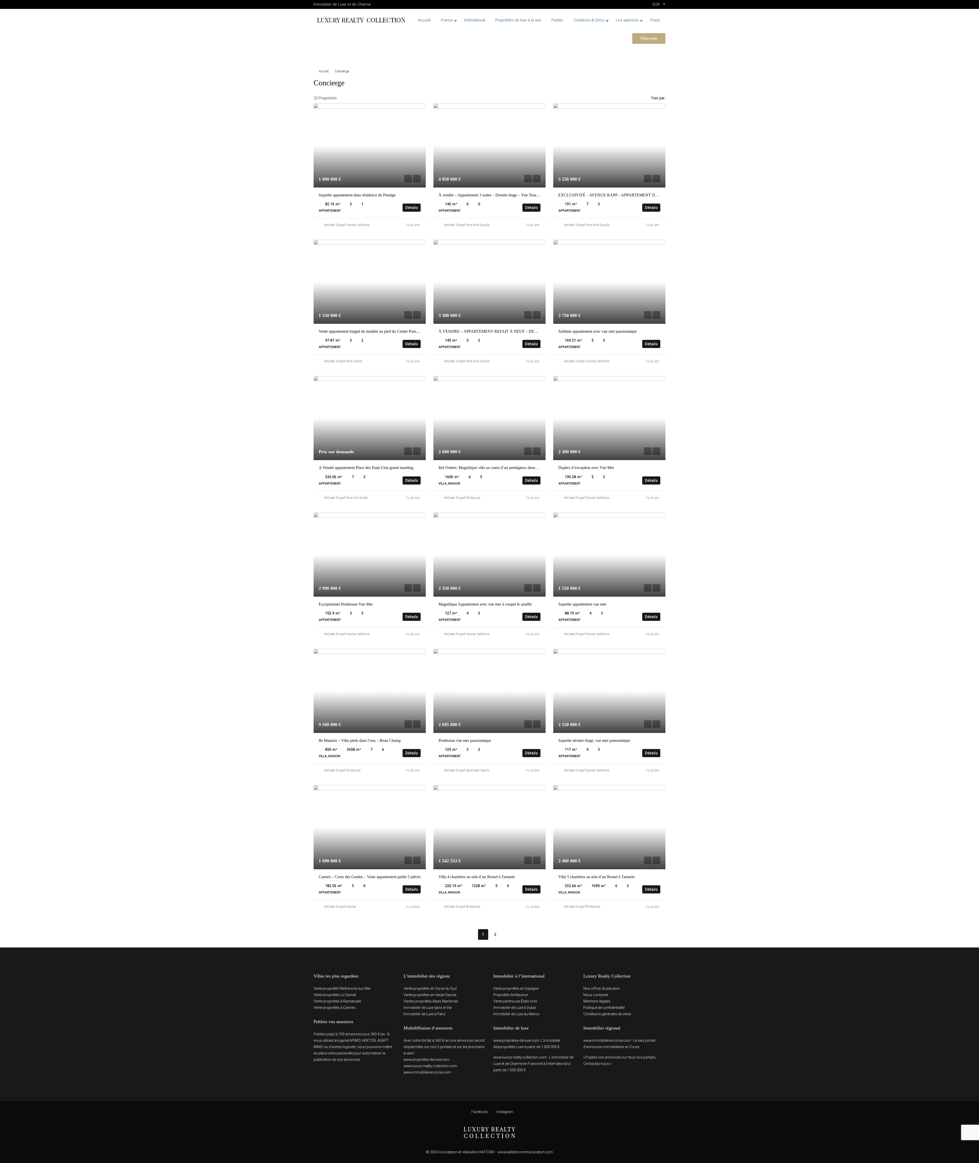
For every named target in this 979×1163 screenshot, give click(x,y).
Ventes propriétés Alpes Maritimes (431, 1001)
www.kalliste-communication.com (525, 1152)
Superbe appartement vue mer (582, 604)
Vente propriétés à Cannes (334, 1008)
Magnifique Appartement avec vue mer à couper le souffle (485, 604)
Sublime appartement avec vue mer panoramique (597, 331)
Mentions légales (596, 1001)
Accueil (324, 71)
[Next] (508, 934)
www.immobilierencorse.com (427, 1072)
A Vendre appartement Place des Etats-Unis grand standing (366, 467)
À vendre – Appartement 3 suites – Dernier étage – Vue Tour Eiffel (492, 195)
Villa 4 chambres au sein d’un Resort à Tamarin (477, 877)
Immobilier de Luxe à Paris (424, 1014)
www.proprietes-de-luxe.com (426, 1060)
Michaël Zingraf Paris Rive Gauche (467, 225)
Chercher (649, 38)
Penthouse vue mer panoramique (465, 740)
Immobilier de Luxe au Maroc (516, 1014)
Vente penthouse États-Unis (515, 1001)
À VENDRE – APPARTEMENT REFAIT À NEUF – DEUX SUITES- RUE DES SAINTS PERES (521, 331)
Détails (411, 207)
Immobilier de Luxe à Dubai (514, 1008)
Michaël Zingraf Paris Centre (343, 361)
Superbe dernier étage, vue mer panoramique (594, 740)
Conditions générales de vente (607, 1014)
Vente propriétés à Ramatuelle (337, 1001)
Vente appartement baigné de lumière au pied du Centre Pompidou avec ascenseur (384, 331)
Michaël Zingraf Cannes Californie (346, 225)
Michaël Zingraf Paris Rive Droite (346, 498)
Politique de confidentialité (604, 1008)
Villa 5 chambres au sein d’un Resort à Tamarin (596, 877)
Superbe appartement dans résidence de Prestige (357, 195)
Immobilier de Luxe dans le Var (428, 1008)
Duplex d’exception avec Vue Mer (586, 467)
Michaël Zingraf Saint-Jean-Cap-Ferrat (469, 770)
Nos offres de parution (601, 988)
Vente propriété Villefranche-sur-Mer (342, 988)
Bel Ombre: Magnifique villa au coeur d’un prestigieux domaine (490, 467)
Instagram (504, 1112)
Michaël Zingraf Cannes (340, 906)
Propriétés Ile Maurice (510, 995)
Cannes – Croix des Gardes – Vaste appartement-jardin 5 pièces (370, 877)
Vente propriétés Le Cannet (335, 995)
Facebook (479, 1112)
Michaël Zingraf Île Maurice (462, 498)
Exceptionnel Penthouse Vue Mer (346, 604)
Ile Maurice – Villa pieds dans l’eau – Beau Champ (360, 740)
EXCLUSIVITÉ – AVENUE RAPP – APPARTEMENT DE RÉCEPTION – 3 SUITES (630, 195)
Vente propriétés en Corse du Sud (430, 988)
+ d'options (328, 53)
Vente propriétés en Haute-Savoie (430, 995)
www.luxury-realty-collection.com (430, 1066)
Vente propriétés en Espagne (516, 988)
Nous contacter (596, 995)
